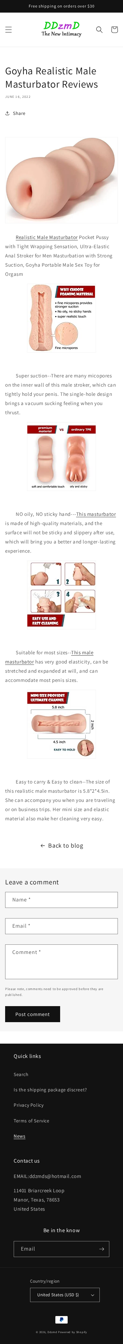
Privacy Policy (28, 1105)
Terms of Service (32, 1121)
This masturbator (96, 514)
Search (21, 1074)
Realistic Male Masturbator (47, 237)
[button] (8, 29)
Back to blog (65, 845)
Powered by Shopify (72, 1332)
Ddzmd (52, 1332)
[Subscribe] (101, 1249)
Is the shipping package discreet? (50, 1090)
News (19, 1136)
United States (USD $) (58, 1295)
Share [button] (19, 113)
